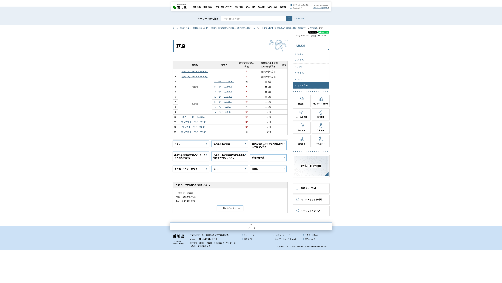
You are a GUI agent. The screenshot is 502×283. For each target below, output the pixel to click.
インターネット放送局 (311, 199)
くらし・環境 (250, 7)
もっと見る (302, 85)
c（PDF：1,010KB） (224, 92)
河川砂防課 (197, 28)
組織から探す (185, 28)
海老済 (300, 54)
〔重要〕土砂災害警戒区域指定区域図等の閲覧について (229, 156)
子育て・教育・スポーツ (223, 7)
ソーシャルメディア (310, 211)
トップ (177, 144)
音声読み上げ (297, 8)
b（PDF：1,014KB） (224, 87)
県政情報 (283, 7)
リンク (216, 169)
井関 (299, 66)
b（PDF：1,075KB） (224, 102)
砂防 (206, 28)
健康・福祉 (207, 7)
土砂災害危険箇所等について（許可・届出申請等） (190, 156)
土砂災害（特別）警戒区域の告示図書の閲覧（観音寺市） (283, 28)
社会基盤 (261, 7)
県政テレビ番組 (308, 188)
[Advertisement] (251, 259)
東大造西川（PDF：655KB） (195, 132)
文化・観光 (239, 7)
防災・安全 (197, 7)
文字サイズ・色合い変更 (300, 5)
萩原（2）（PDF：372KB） (195, 71)
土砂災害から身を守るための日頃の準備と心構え (267, 145)
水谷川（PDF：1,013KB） (194, 117)
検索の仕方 (300, 19)
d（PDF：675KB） (224, 112)
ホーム (175, 28)
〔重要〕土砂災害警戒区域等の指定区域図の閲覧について (234, 28)
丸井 (299, 79)
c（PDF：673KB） (224, 107)
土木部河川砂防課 (184, 193)
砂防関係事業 (258, 157)
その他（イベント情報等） (186, 169)
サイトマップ (249, 235)
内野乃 (300, 60)
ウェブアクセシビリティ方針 (286, 239)
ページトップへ (251, 228)
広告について (310, 239)
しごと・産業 (272, 7)
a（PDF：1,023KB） (224, 82)
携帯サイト (248, 239)
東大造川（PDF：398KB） (194, 127)
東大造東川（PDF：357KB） (195, 122)
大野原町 (313, 28)
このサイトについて (282, 235)
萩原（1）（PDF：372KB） (195, 77)
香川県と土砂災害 (221, 144)
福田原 (300, 73)
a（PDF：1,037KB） (224, 97)
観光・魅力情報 (311, 166)
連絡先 (255, 169)
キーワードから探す (208, 18)
